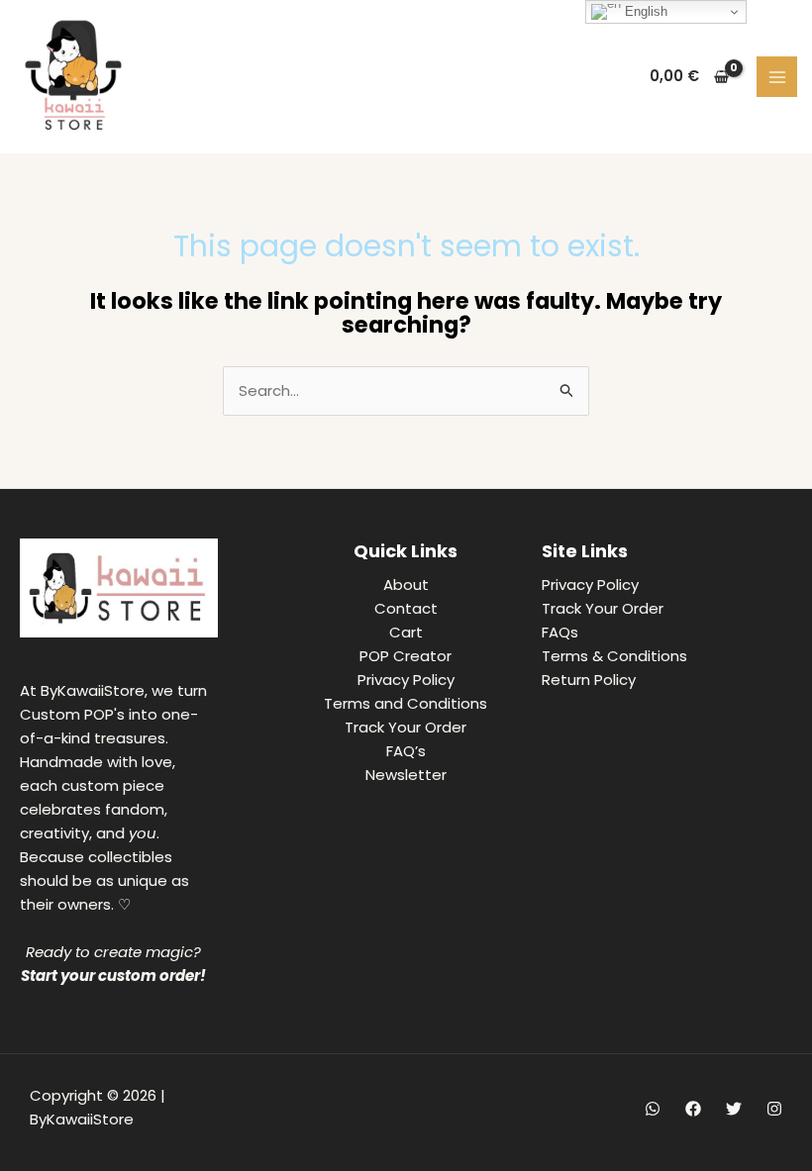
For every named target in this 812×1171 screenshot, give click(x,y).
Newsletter (406, 774)
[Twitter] (734, 1109)
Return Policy (589, 679)
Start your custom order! (113, 975)
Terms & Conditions (614, 655)
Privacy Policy (406, 679)
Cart (406, 632)
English (644, 11)
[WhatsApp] (652, 1109)
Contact (406, 608)
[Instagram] (774, 1109)
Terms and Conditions (405, 703)
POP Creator (405, 655)
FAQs (560, 632)
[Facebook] (693, 1109)
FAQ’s (406, 750)
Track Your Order (405, 727)
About (406, 584)
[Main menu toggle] (777, 76)
